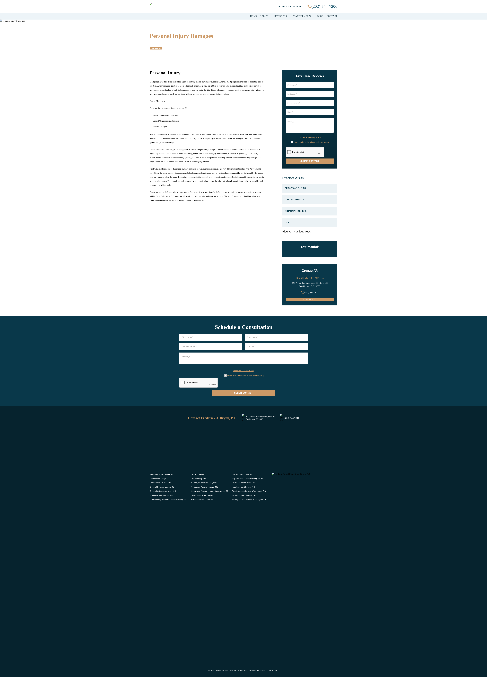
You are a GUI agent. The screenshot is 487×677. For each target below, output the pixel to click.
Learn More (156, 48)
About (264, 16)
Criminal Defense (296, 211)
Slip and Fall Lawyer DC (242, 474)
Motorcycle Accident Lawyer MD (204, 487)
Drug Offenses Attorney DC (161, 495)
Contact (332, 16)
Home (253, 16)
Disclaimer (303, 137)
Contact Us (309, 299)
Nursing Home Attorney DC (202, 495)
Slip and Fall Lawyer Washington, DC (248, 479)
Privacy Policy (315, 137)
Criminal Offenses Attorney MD (163, 491)
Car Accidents (294, 199)
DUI (287, 222)
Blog (320, 16)
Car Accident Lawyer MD (160, 483)
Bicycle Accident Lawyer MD (161, 474)
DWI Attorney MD (198, 479)
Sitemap (251, 670)
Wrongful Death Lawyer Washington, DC (249, 499)
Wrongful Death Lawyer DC (244, 495)
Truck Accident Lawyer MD (243, 487)
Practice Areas (302, 16)
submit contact (309, 161)
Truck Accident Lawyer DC (243, 483)
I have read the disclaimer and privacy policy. (312, 142)
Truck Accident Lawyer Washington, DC (249, 491)
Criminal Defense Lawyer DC (162, 487)
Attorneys (280, 16)
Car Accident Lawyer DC (160, 479)
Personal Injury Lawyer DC (202, 499)
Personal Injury (295, 188)
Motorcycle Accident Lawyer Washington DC (209, 491)
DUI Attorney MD (198, 474)
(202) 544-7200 (324, 6)
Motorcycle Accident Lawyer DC (204, 483)
